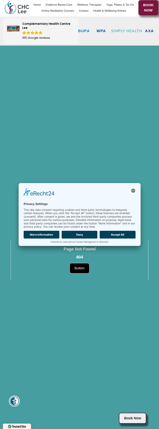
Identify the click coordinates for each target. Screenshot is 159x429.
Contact (83, 10)
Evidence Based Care (59, 4)
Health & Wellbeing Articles (109, 10)
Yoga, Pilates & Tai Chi (120, 4)
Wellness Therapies (89, 4)
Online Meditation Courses (57, 10)
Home (37, 4)
